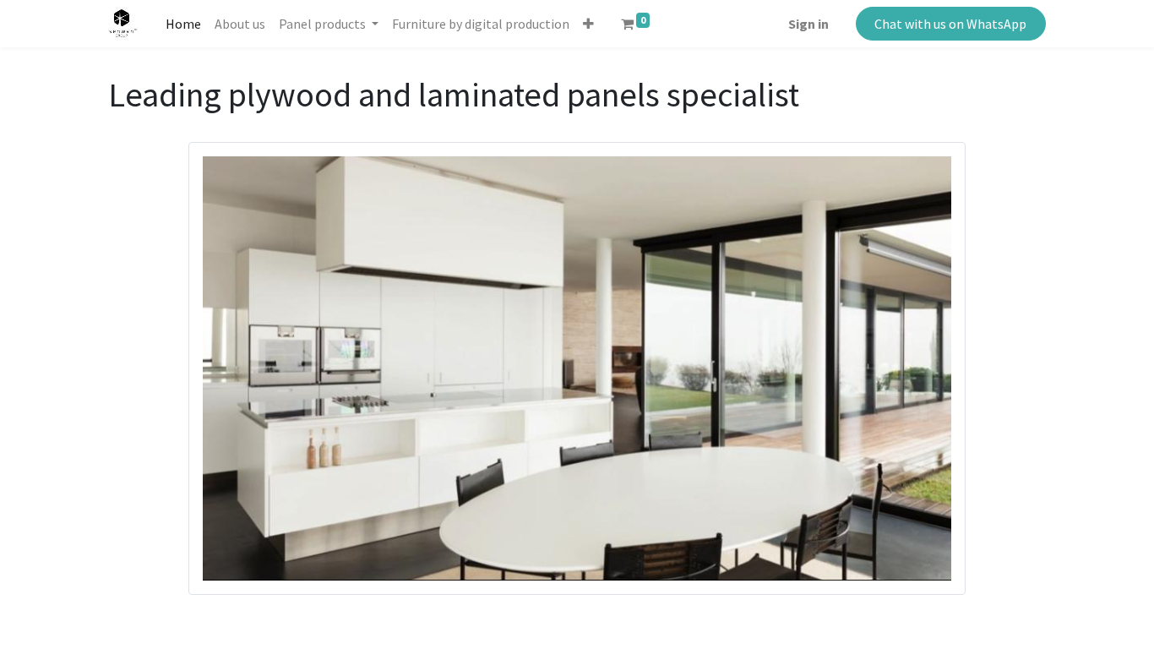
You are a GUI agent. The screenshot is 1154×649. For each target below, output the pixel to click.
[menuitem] (183, 24)
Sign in (808, 23)
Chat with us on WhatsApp (950, 23)
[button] (588, 24)
